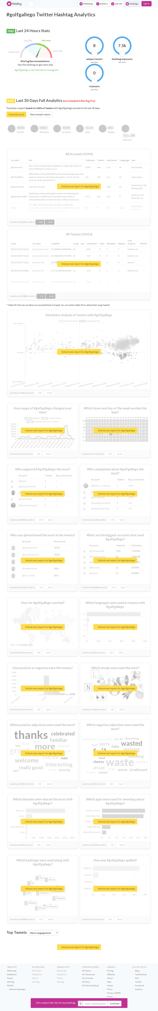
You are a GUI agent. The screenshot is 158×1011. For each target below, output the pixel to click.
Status (110, 985)
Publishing (88, 3)
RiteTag (10, 981)
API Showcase (88, 974)
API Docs (86, 981)
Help (109, 981)
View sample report (40, 114)
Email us (139, 989)
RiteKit (10, 985)
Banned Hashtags (17, 989)
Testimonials (141, 974)
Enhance (104, 3)
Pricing (110, 970)
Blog (137, 970)
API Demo (86, 970)
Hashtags (133, 3)
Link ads (118, 3)
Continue (114, 1003)
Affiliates (111, 974)
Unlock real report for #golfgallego (80, 186)
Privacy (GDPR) (114, 993)
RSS (137, 978)
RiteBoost (12, 974)
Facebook (139, 985)
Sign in (146, 3)
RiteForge (12, 970)
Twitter (138, 981)
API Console (87, 978)
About (110, 978)
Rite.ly (10, 978)
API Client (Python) (90, 985)
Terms (110, 996)
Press (109, 989)
